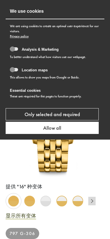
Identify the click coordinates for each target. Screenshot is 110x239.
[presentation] (92, 201)
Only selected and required (52, 114)
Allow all (52, 128)
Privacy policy (19, 36)
